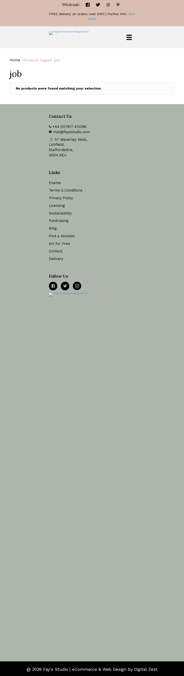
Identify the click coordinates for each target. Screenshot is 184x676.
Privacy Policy (61, 198)
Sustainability (60, 213)
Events (55, 183)
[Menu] (129, 37)
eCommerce (84, 669)
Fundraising (59, 221)
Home (15, 60)
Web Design (114, 669)
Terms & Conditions (65, 190)
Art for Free (59, 244)
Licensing (57, 205)
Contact (56, 251)
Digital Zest (146, 669)
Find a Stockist (62, 236)
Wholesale (71, 4)
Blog (53, 228)
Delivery (56, 259)
